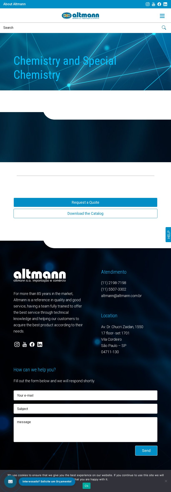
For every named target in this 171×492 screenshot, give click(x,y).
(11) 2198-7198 (113, 283)
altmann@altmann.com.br (121, 295)
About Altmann (14, 4)
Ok (86, 485)
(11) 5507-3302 (113, 289)
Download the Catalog (85, 213)
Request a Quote (85, 202)
